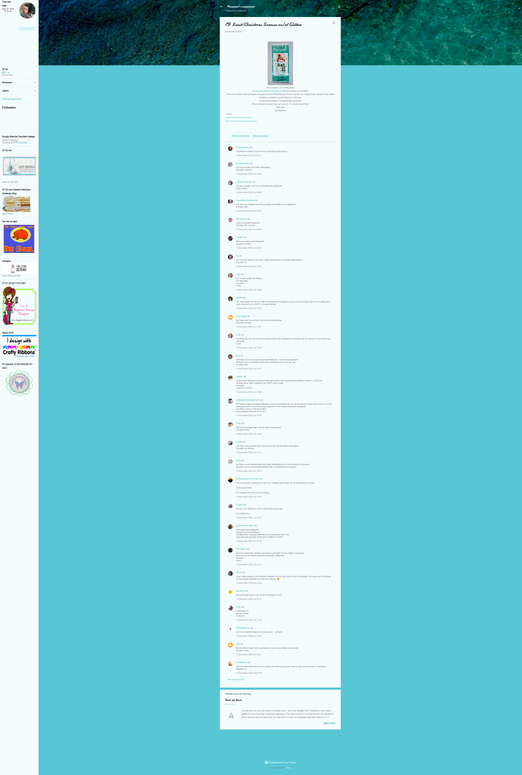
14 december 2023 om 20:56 (249, 541)
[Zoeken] (339, 7)
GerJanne (240, 591)
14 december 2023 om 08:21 (249, 211)
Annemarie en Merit (245, 525)
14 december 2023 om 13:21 (249, 327)
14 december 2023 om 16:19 (249, 452)
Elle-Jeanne (241, 219)
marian (239, 442)
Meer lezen (329, 723)
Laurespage (241, 316)
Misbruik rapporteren (12, 99)
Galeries (288, 768)
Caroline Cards (242, 163)
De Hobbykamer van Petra (247, 479)
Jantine (239, 376)
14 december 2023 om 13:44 (249, 347)
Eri (237, 256)
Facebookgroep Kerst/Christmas (267, 91)
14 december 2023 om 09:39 (249, 248)
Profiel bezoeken (27, 29)
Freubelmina (241, 662)
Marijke (239, 297)
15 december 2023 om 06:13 (249, 599)
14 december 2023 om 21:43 (249, 564)
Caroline (239, 237)
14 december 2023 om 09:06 (249, 229)
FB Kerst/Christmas (241, 136)
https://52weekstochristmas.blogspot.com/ (238, 117)
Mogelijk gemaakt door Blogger (282, 762)
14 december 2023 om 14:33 (249, 415)
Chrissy (239, 504)
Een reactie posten (236, 679)
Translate (23, 143)
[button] (333, 23)
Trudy (238, 423)
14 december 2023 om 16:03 (249, 434)
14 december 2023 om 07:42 (249, 174)
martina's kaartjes (244, 182)
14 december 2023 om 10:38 (249, 290)
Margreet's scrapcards (240, 6)
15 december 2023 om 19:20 (249, 636)
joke (238, 644)
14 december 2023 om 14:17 (249, 368)
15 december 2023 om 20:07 (249, 654)
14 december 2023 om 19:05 (249, 497)
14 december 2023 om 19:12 (249, 517)
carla (238, 274)
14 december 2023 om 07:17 (249, 155)
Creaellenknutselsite (245, 200)
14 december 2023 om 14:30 (249, 392)
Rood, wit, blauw (233, 700)
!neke (238, 607)
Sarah (238, 572)
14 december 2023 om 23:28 (249, 583)
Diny (238, 355)
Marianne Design (260, 136)
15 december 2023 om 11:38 (249, 620)
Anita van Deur (242, 147)
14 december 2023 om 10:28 (249, 266)
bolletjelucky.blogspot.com (248, 400)
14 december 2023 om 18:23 (249, 471)
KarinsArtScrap (243, 628)
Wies (238, 460)
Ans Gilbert (241, 549)
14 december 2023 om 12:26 (249, 308)
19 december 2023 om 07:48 (249, 673)
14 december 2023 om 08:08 (249, 192)
